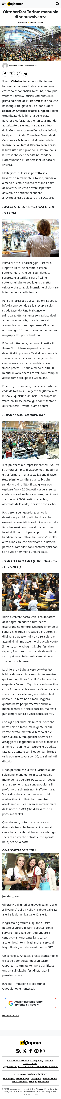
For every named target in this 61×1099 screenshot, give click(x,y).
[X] (24, 1050)
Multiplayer (9, 1078)
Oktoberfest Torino (39, 101)
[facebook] (30, 1050)
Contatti (49, 1060)
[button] (5, 74)
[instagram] (42, 1050)
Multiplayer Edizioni (39, 1081)
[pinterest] (36, 1050)
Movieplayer (22, 1078)
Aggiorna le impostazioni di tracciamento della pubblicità (30, 1066)
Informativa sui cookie (18, 1060)
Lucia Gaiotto (17, 65)
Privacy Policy (36, 1060)
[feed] (18, 1050)
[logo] (15, 4)
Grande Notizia (36, 22)
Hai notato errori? (10, 1015)
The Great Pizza (20, 1081)
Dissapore (22, 22)
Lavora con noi (30, 1063)
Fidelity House (50, 1078)
